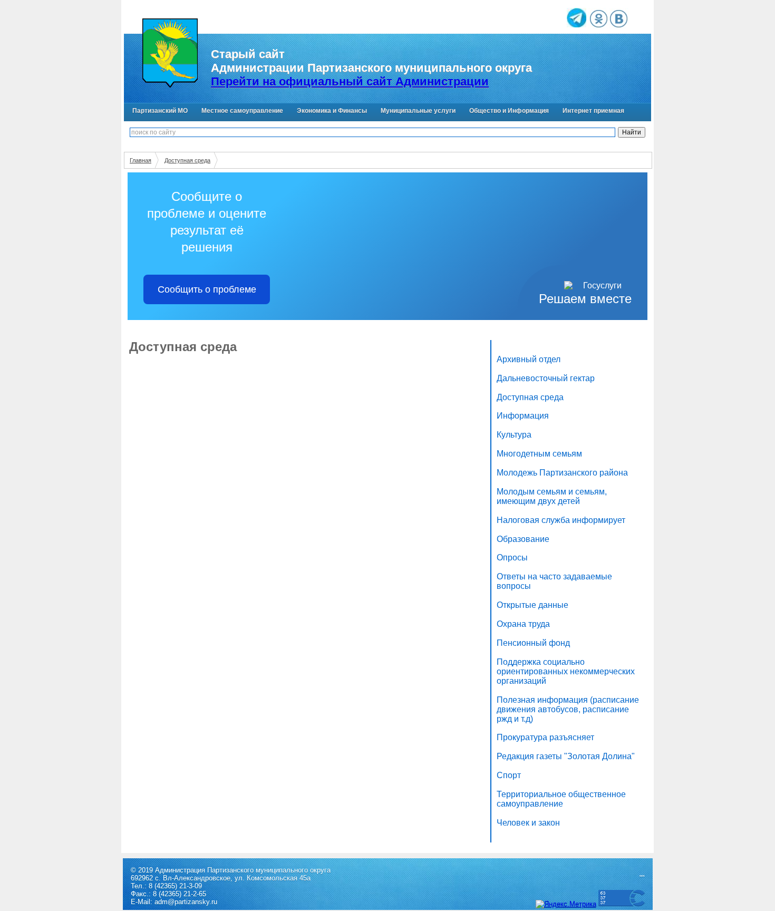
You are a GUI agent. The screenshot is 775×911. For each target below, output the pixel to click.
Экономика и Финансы (332, 110)
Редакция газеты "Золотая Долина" (566, 756)
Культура (514, 434)
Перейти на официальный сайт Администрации (350, 81)
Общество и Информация (509, 110)
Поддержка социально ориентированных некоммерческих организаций (566, 671)
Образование (523, 539)
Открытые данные (532, 604)
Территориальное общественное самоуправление (561, 799)
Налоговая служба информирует (561, 520)
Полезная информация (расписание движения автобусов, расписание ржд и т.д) (568, 709)
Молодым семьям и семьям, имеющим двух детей (552, 496)
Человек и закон (528, 822)
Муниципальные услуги (418, 110)
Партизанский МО (160, 110)
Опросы (512, 557)
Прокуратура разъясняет (545, 737)
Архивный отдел (528, 359)
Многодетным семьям (539, 453)
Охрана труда (523, 623)
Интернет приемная (593, 110)
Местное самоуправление (242, 110)
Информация (523, 415)
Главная (140, 160)
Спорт (509, 775)
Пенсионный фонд (533, 642)
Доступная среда (187, 160)
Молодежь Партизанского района (562, 472)
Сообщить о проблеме (207, 289)
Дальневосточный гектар (546, 378)
